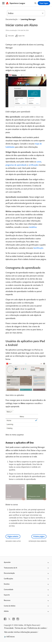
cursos (38, 161)
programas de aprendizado (16, 165)
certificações (33, 165)
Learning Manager (28, 19)
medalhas (33, 227)
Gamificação (38, 248)
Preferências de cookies (37, 628)
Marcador (11, 36)
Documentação (12, 19)
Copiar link (21, 36)
